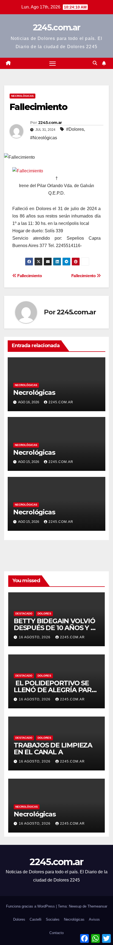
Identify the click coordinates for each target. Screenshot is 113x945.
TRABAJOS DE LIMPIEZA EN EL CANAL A (53, 748)
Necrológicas (22, 95)
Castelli (35, 919)
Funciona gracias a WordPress (31, 906)
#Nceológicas (43, 137)
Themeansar (97, 906)
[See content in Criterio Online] (27, 170)
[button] (95, 63)
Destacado (23, 613)
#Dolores (75, 129)
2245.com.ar (56, 27)
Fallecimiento (84, 275)
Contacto (56, 933)
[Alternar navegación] (53, 63)
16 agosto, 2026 (35, 637)
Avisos (94, 919)
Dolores (44, 613)
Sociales (53, 919)
